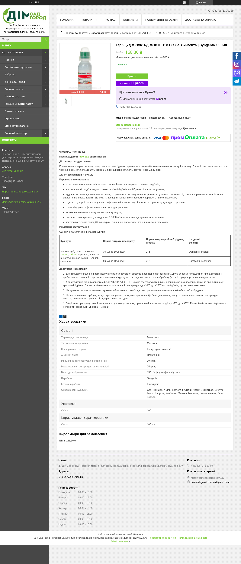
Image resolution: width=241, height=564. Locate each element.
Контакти (130, 19)
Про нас (110, 19)
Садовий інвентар (16, 133)
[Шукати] (45, 39)
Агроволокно (12, 118)
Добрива (10, 74)
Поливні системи (15, 96)
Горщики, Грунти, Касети (19, 103)
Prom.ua (138, 534)
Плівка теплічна (14, 111)
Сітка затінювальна (17, 125)
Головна (66, 19)
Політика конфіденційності (192, 538)
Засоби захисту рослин (18, 67)
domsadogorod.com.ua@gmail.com (21, 202)
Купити (131, 76)
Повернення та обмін (161, 19)
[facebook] (61, 317)
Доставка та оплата (200, 19)
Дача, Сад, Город (15, 81)
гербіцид (84, 156)
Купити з (125, 83)
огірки (73, 254)
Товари (86, 19)
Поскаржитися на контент (162, 538)
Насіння (9, 59)
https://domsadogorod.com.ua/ (20, 191)
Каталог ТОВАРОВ (13, 52)
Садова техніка (14, 89)
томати (64, 254)
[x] (64, 317)
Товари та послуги (77, 32)
